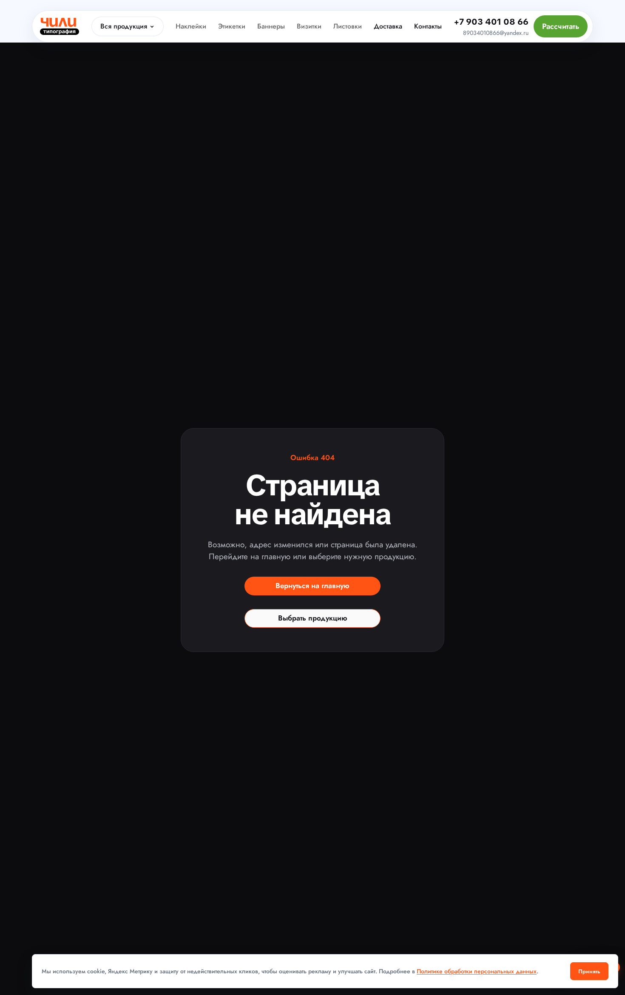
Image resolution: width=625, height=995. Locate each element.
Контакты (428, 26)
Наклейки (191, 26)
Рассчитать (560, 26)
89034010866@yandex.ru (495, 33)
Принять (589, 971)
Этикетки (231, 26)
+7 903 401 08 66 (491, 21)
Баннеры (271, 26)
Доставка (388, 26)
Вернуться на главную (312, 585)
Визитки (309, 26)
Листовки (347, 26)
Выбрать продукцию (312, 618)
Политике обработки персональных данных (477, 971)
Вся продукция (123, 26)
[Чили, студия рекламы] (59, 26)
